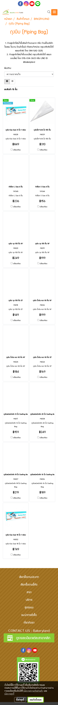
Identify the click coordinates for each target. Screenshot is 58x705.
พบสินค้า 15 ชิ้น (10, 90)
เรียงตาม (9, 68)
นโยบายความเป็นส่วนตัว (33, 691)
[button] (48, 12)
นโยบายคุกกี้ (9, 693)
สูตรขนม (29, 608)
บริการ (29, 600)
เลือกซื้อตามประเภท (29, 577)
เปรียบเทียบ (17, 150)
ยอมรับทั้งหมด (36, 699)
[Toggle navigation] (54, 12)
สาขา (29, 592)
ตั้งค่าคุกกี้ (20, 699)
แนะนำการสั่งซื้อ (29, 615)
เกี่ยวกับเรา (29, 623)
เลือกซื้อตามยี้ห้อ (29, 585)
